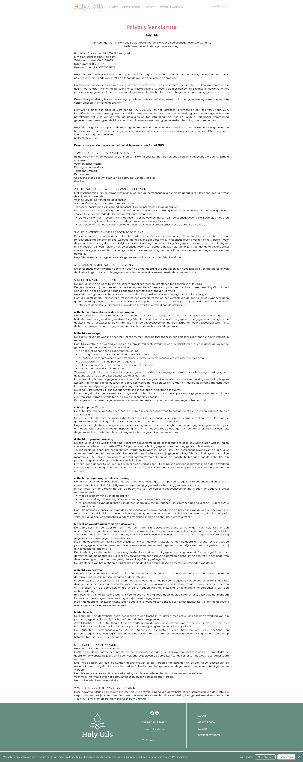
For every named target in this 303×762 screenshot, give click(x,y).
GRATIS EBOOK (206, 722)
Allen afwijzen (265, 757)
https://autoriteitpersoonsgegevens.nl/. (98, 637)
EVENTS (202, 728)
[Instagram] (157, 713)
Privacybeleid (179, 757)
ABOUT (202, 716)
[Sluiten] (299, 756)
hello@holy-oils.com (87, 138)
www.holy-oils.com (154, 729)
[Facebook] (152, 713)
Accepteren (286, 757)
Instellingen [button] (246, 757)
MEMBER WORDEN (209, 735)
